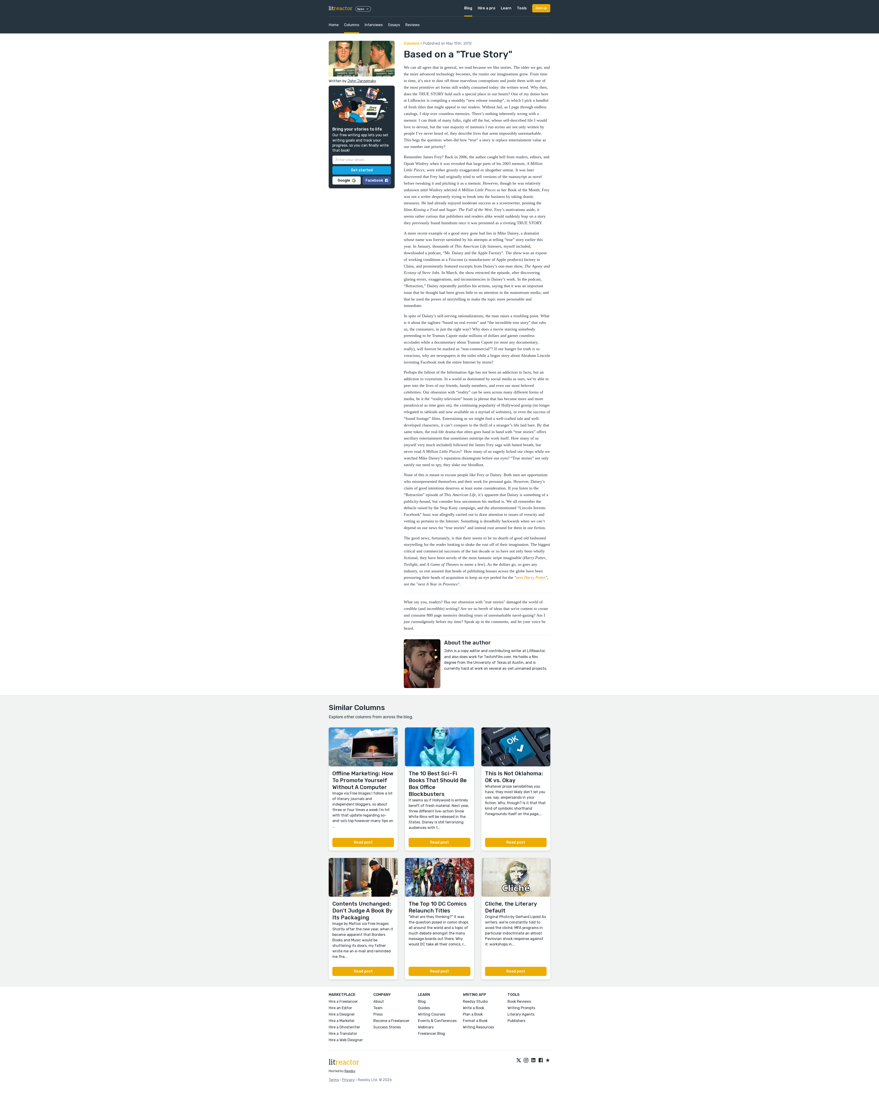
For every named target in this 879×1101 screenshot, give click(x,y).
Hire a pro (486, 8)
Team (378, 1008)
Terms (334, 1080)
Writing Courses (431, 1014)
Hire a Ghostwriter (344, 1027)
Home (334, 25)
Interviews (374, 25)
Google (344, 180)
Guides (424, 1008)
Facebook (374, 180)
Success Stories (387, 1027)
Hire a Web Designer (346, 1040)
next (531, 577)
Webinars (426, 1027)
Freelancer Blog (431, 1033)
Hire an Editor (340, 1008)
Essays (394, 25)
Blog (468, 8)
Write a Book (473, 1008)
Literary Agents (520, 1014)
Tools (522, 8)
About (378, 1001)
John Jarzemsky (361, 81)
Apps (360, 9)
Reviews (412, 25)
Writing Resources (478, 1027)
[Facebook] (540, 1060)
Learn (506, 8)
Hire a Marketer (342, 1021)
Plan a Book (473, 1014)
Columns (351, 25)
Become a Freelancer (391, 1021)
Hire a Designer (342, 1014)
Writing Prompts (521, 1008)
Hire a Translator (343, 1033)
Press (378, 1014)
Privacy (348, 1080)
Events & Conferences (437, 1021)
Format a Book (475, 1021)
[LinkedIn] (533, 1060)
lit (341, 8)
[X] (518, 1060)
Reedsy (350, 1071)
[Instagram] (526, 1060)
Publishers (516, 1021)
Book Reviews (519, 1001)
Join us (541, 8)
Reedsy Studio (475, 1001)
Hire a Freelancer (343, 1001)
